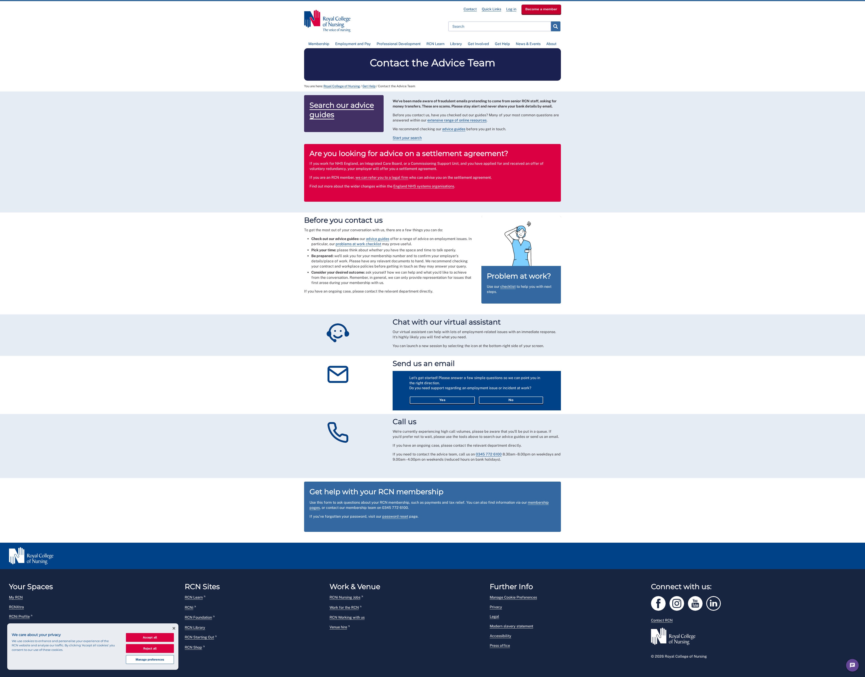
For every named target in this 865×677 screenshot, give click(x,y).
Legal (494, 616)
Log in (511, 9)
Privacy (496, 607)
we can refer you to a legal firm (381, 177)
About (551, 44)
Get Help (502, 44)
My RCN (16, 597)
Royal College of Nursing (341, 86)
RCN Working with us (347, 617)
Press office (500, 645)
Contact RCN (662, 620)
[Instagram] (678, 602)
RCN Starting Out (199, 637)
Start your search (407, 138)
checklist (508, 286)
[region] (92, 646)
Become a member (541, 9)
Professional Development (399, 44)
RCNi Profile (19, 616)
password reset (395, 516)
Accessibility (500, 636)
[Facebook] (660, 602)
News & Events (528, 44)
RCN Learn (435, 44)
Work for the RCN (344, 607)
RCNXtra (16, 607)
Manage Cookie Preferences (513, 597)
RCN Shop (193, 647)
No (510, 400)
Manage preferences (150, 659)
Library (456, 44)
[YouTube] (697, 602)
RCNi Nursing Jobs (345, 597)
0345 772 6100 (489, 454)
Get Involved (478, 44)
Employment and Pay (353, 44)
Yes (442, 400)
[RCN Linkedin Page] (715, 602)
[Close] (174, 628)
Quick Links (491, 9)
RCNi (189, 607)
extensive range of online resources (457, 120)
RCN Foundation (198, 617)
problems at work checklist (358, 244)
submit (555, 26)
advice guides (453, 129)
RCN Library (195, 627)
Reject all (150, 648)
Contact (470, 9)
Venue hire (338, 627)
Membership (318, 44)
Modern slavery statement (511, 626)
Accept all (150, 637)
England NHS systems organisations (423, 186)
